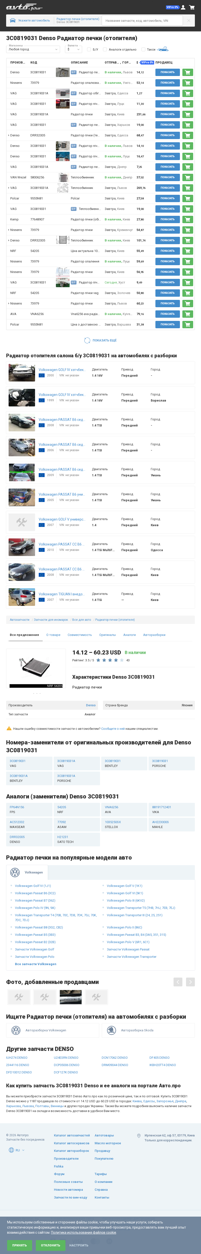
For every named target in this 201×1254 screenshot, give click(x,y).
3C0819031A (39, 93)
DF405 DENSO (160, 1057)
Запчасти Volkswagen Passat (128, 949)
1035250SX (113, 824)
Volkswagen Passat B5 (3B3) (35, 935)
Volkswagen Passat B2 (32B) (35, 942)
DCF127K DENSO (66, 1072)
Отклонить (50, 1245)
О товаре (53, 635)
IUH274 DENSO (16, 1057)
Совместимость (80, 635)
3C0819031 (38, 104)
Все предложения (24, 635)
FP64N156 (17, 809)
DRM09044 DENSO (115, 1065)
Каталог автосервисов (71, 1143)
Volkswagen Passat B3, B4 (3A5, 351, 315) (136, 935)
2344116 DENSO (17, 1065)
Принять (19, 1245)
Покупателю (104, 1158)
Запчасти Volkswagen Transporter (131, 957)
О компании (103, 1182)
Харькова (13, 1106)
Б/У (95, 49)
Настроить (78, 1245)
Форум (59, 1174)
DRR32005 (37, 135)
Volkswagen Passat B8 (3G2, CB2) (39, 927)
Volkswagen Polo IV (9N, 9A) (35, 908)
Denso (91, 705)
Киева (137, 1101)
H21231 (65, 839)
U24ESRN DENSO (66, 1057)
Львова (28, 1106)
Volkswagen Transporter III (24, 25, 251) (135, 915)
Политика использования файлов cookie (83, 1232)
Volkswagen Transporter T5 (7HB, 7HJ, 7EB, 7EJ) (141, 908)
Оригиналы (107, 635)
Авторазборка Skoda (137, 1030)
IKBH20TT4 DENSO (163, 1065)
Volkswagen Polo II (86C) (124, 927)
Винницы (57, 1106)
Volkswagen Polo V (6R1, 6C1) (128, 942)
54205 (34, 251)
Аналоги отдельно (123, 49)
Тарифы (101, 1174)
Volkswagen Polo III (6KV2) (126, 900)
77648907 (37, 219)
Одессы (149, 1101)
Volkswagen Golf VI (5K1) (125, 893)
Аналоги (129, 635)
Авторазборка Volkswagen (45, 1030)
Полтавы (42, 1106)
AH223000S (160, 824)
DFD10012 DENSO (19, 1072)
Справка (101, 1189)
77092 (61, 824)
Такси (151, 49)
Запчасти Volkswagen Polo (34, 957)
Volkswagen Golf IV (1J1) (33, 886)
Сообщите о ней (113, 729)
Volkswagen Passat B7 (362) (35, 900)
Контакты (102, 1197)
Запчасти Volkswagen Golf (34, 949)
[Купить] (187, 72)
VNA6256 (37, 314)
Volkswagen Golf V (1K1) (124, 886)
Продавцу (102, 1151)
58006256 (37, 177)
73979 (34, 83)
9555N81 (36, 198)
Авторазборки (154, 635)
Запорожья (165, 1101)
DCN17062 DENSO (115, 1057)
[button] (173, 7)
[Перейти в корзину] (192, 7)
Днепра (180, 1101)
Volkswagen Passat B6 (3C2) (35, 893)
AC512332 (17, 824)
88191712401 (161, 809)
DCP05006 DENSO (66, 1065)
